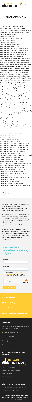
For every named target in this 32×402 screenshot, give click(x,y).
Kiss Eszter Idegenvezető (12, 333)
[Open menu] (28, 4)
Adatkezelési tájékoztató (9, 367)
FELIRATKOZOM (10, 288)
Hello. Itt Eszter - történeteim (10, 391)
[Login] (25, 4)
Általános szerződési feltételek (11, 371)
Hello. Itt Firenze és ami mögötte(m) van (14, 388)
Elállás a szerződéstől (8, 374)
